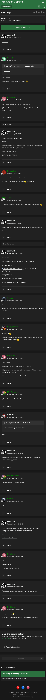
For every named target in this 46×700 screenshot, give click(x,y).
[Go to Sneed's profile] (4, 59)
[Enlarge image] (27, 81)
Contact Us (25, 692)
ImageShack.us (17, 278)
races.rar (5, 42)
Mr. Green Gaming (12, 1)
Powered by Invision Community (23, 697)
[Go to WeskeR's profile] (4, 416)
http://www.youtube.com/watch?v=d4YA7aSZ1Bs (18, 261)
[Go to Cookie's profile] (4, 299)
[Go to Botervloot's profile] (4, 172)
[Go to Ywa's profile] (4, 199)
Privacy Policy (14, 692)
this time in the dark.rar (9, 538)
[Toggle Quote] (5, 66)
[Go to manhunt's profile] (4, 36)
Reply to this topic (23, 27)
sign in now (6, 638)
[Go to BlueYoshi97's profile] (4, 328)
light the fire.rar (11, 151)
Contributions (16, 20)
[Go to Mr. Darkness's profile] (4, 393)
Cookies (34, 692)
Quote (9, 49)
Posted (14, 37)
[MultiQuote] (3, 49)
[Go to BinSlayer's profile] (4, 99)
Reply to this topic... (13, 647)
